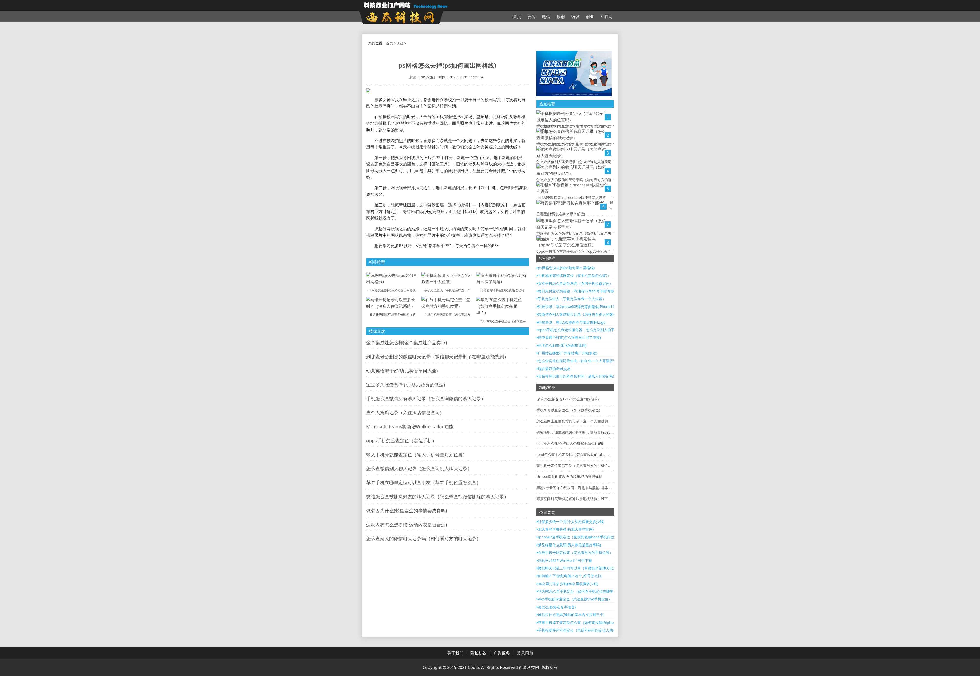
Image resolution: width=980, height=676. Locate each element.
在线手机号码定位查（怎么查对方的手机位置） (575, 552)
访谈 (575, 16)
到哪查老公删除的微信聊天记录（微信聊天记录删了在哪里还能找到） (437, 356)
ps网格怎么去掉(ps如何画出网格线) (392, 290)
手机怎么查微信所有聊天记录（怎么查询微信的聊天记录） (426, 398)
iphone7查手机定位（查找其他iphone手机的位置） (579, 537)
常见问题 (525, 653)
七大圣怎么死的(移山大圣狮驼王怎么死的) (569, 443)
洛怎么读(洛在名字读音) (557, 606)
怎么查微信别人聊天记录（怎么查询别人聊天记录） (419, 468)
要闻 (532, 16)
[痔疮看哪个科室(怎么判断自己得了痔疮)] (502, 278)
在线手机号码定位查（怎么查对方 (447, 314)
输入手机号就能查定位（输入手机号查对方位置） (416, 455)
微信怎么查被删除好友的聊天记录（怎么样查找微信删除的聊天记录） (437, 496)
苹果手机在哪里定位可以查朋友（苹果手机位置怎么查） (423, 482)
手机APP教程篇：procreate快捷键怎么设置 (571, 197)
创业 (590, 16)
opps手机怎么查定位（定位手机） (401, 440)
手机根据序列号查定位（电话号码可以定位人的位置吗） (582, 630)
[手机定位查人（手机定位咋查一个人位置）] (447, 278)
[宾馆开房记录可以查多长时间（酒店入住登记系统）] (392, 302)
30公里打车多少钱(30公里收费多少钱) (568, 583)
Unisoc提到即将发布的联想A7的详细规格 (569, 476)
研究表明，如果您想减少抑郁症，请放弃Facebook (576, 432)
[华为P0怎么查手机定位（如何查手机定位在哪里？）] (502, 306)
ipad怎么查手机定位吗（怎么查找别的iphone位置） (578, 454)
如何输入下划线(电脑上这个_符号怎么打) (570, 575)
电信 (546, 16)
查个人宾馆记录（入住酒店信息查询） (405, 412)
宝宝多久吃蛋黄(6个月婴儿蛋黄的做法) (405, 385)
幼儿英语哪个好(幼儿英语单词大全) (402, 370)
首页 (517, 16)
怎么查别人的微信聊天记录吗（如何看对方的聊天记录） (423, 538)
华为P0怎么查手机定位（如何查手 (502, 321)
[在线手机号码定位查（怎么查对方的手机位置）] (447, 302)
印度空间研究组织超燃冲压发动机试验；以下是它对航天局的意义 (588, 498)
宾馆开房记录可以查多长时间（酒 (392, 314)
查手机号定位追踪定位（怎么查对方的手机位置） (575, 465)
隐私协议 (478, 653)
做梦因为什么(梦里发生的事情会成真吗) (406, 510)
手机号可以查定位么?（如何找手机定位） (569, 410)
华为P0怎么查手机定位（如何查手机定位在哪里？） (579, 591)
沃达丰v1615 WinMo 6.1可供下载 (565, 560)
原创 (561, 16)
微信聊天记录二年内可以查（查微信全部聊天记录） (579, 568)
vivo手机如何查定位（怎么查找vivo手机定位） (575, 599)
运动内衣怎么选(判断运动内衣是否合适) (406, 524)
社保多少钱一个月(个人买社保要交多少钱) (571, 521)
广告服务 (502, 653)
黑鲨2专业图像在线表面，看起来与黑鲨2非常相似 (576, 487)
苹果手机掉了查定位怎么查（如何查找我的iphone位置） (583, 622)
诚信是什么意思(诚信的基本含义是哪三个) (571, 614)
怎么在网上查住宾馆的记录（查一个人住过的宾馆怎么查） (582, 421)
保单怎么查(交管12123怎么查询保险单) (567, 399)
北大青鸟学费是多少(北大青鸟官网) (566, 529)
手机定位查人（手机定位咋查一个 (447, 290)
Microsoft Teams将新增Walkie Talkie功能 (410, 426)
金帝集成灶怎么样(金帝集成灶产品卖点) (406, 342)
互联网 (606, 16)
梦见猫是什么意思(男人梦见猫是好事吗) (569, 544)
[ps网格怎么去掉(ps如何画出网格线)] (392, 278)
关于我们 (455, 653)
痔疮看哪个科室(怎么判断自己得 (502, 290)
